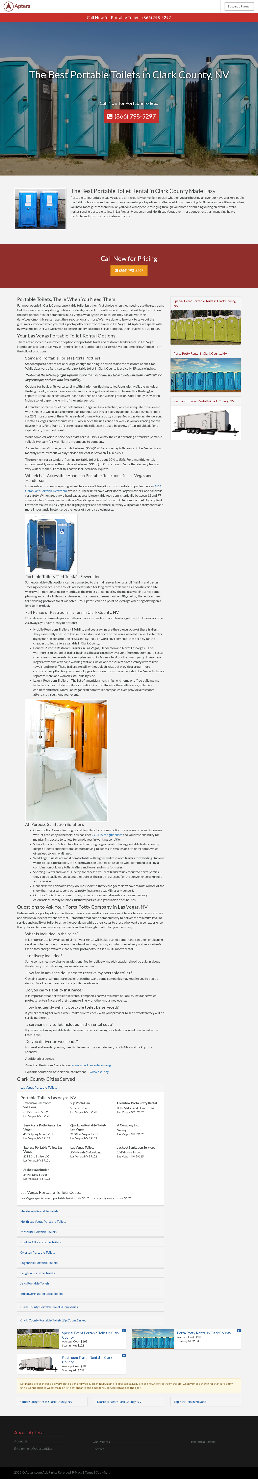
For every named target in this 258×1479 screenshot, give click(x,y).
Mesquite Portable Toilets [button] (38, 1232)
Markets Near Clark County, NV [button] (119, 1401)
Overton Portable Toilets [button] (37, 1252)
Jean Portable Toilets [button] (35, 1283)
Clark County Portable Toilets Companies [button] (49, 1307)
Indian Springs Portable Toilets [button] (41, 1293)
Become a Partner (239, 6)
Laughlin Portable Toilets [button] (37, 1273)
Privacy (77, 1472)
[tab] (90, 1087)
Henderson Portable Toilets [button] (39, 1211)
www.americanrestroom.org (91, 1065)
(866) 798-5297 (156, 17)
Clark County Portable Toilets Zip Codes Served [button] (53, 1320)
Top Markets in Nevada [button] (190, 1401)
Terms (89, 1472)
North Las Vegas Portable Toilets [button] (43, 1221)
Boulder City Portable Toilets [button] (40, 1242)
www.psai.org (99, 1072)
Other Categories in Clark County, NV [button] (46, 1401)
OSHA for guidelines (108, 835)
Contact (98, 1449)
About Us (20, 1441)
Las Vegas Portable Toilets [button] (38, 1087)
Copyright (103, 1472)
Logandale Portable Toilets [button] (39, 1263)
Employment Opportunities (33, 1448)
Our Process (101, 1441)
